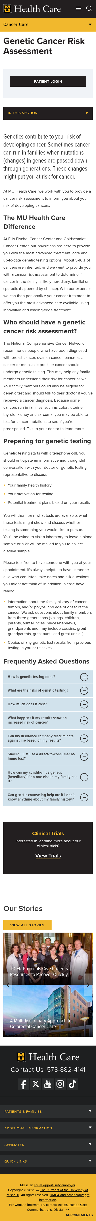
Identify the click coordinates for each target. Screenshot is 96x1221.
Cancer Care (16, 25)
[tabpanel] (47, 985)
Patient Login (48, 81)
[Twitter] (35, 1084)
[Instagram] (60, 1084)
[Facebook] (23, 1084)
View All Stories (27, 925)
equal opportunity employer (54, 1185)
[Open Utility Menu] (78, 8)
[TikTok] (72, 1084)
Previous (7, 985)
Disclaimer (61, 1210)
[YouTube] (48, 1084)
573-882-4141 (66, 1070)
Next (88, 985)
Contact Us (27, 1070)
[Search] (89, 8)
